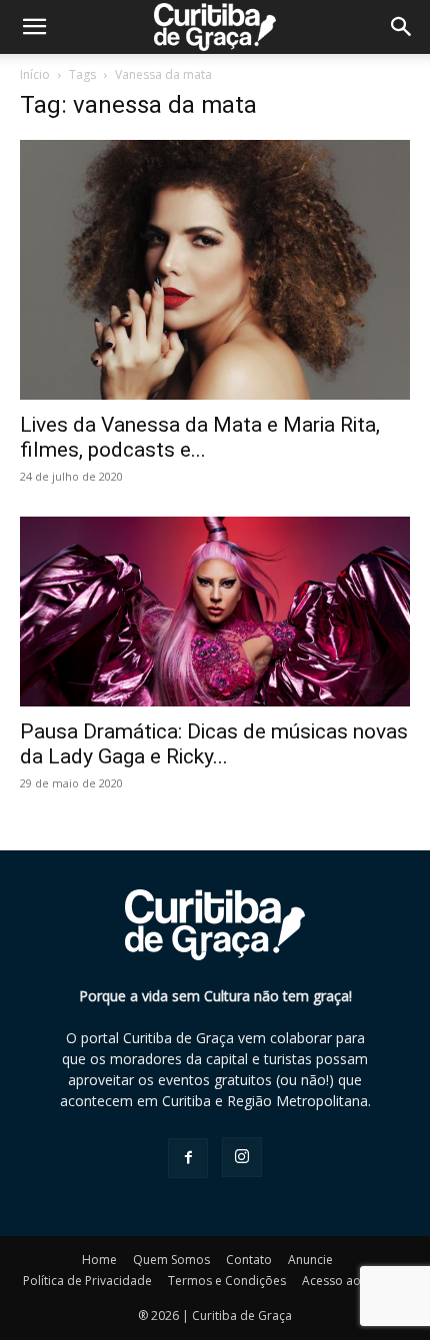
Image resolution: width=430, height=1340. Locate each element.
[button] (402, 27)
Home (99, 1259)
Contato (249, 1259)
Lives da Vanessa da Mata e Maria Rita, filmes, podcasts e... (200, 437)
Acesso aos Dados (355, 1280)
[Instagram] (242, 1157)
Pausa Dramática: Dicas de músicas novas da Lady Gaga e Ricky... (214, 743)
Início (35, 74)
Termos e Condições (227, 1280)
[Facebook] (188, 1158)
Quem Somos (171, 1259)
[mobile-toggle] (34, 27)
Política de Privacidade (87, 1280)
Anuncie (310, 1259)
